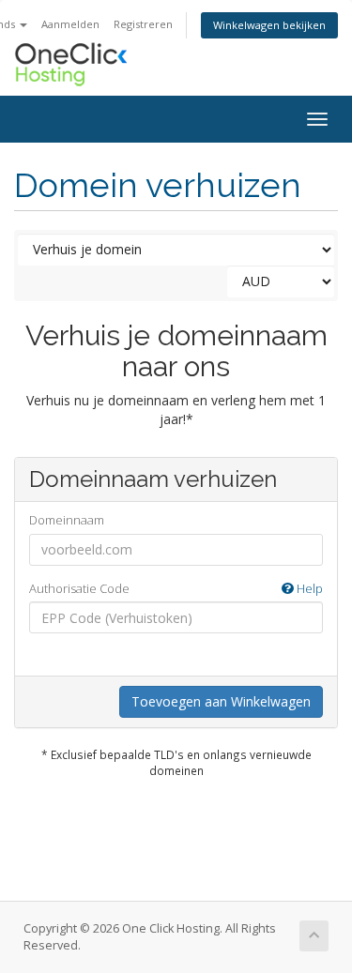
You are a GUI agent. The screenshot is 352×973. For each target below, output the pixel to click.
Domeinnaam (66, 519)
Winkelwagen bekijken (269, 25)
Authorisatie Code (176, 588)
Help (308, 588)
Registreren (143, 24)
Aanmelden (70, 24)
